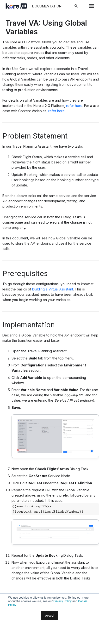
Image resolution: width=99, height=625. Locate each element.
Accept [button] (49, 615)
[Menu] (91, 6)
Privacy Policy (62, 601)
